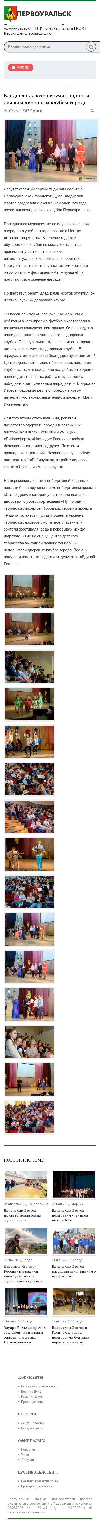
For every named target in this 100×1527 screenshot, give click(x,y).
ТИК (38, 28)
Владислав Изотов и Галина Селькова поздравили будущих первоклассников (70, 1335)
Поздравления (32, 1428)
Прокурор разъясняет (37, 1486)
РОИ (80, 28)
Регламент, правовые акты (41, 1386)
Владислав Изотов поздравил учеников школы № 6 (70, 1215)
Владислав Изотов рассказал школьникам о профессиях (74, 1271)
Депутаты (28, 1460)
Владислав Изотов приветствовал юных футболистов (22, 1215)
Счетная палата (59, 28)
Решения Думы (32, 1396)
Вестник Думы (31, 1391)
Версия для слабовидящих (27, 33)
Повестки (28, 1449)
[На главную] (42, 15)
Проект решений (33, 1402)
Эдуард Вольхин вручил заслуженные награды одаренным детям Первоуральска (25, 1335)
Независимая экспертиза (39, 1481)
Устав (25, 1454)
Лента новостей (33, 1423)
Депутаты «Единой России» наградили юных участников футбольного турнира (23, 1273)
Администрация (17, 28)
